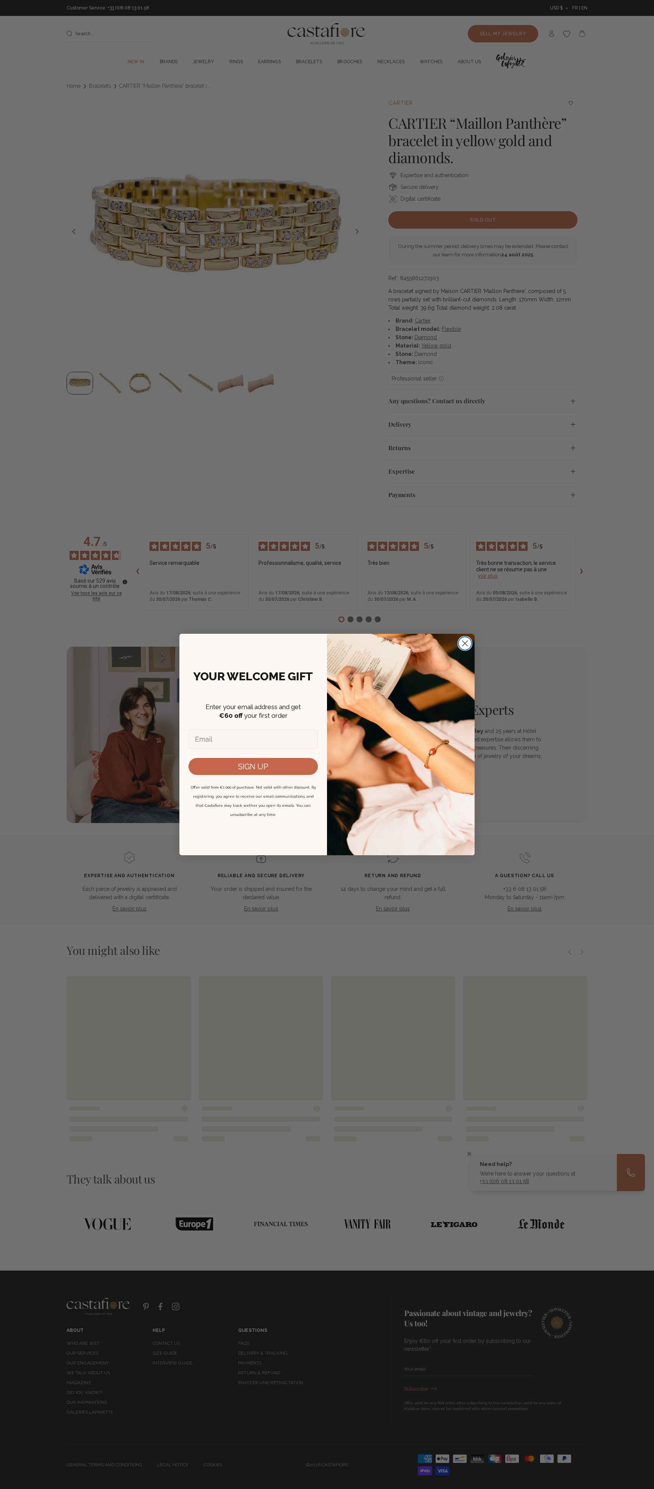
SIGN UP (253, 766)
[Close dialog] (465, 643)
